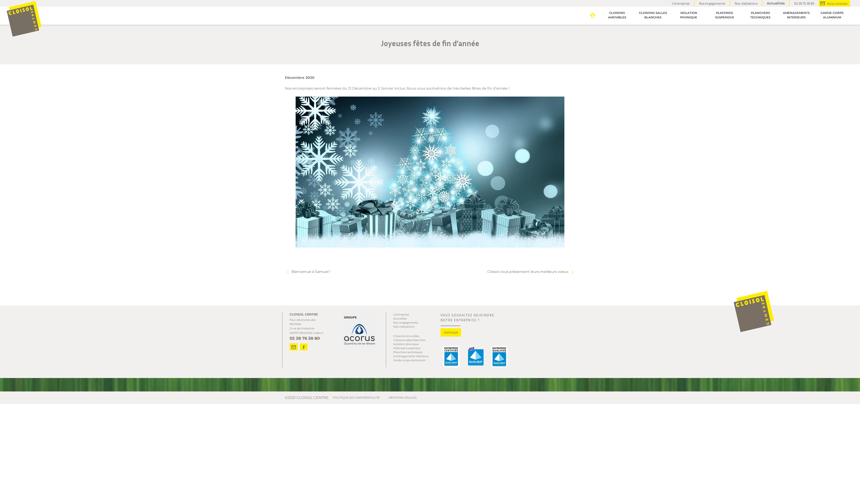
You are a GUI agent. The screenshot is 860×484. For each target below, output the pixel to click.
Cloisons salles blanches (653, 15)
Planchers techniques (760, 15)
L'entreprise (681, 3)
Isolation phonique (688, 15)
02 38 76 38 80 (804, 3)
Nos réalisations (746, 3)
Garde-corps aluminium (832, 15)
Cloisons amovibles (617, 15)
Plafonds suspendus (724, 15)
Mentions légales (403, 397)
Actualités (776, 3)
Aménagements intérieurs (796, 15)
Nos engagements (712, 3)
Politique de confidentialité (356, 397)
